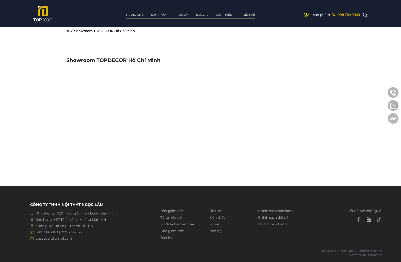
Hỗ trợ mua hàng (272, 224)
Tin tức (215, 211)
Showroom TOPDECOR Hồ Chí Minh (104, 31)
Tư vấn (214, 224)
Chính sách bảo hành (276, 211)
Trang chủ (135, 15)
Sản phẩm (159, 15)
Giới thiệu (224, 15)
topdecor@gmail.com (54, 238)
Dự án (184, 15)
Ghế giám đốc (172, 231)
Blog (200, 15)
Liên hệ (249, 15)
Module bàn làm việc (177, 224)
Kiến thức (217, 218)
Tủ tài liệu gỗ (171, 218)
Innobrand (374, 255)
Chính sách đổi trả (273, 218)
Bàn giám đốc (172, 211)
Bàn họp (167, 238)
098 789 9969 (349, 15)
